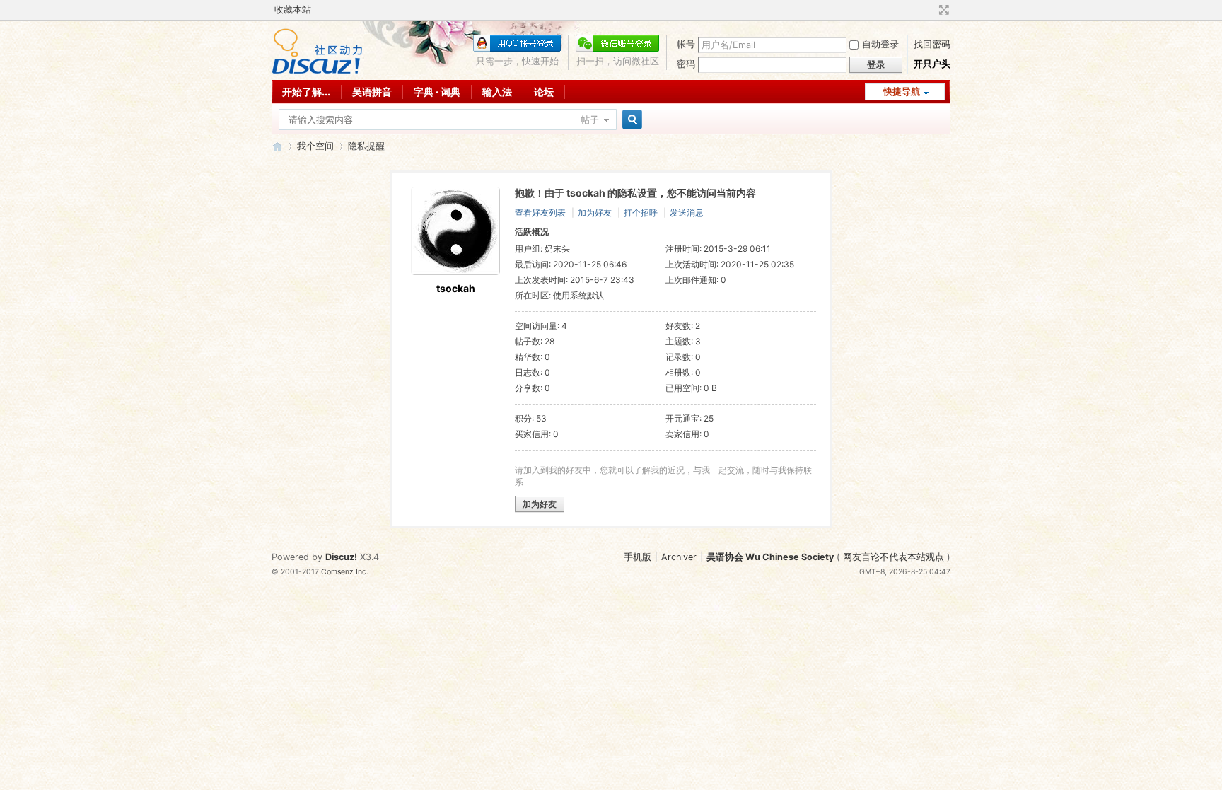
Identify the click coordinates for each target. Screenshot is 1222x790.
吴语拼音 (372, 92)
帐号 (686, 44)
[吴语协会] (317, 71)
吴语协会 (277, 146)
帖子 (590, 120)
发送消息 (687, 212)
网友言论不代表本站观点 (893, 557)
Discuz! (341, 557)
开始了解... (306, 92)
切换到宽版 (942, 10)
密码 (686, 64)
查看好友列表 (540, 212)
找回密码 (932, 44)
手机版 (637, 557)
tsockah (455, 288)
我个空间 (315, 146)
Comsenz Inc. (344, 571)
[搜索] (630, 120)
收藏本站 (292, 9)
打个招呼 (641, 212)
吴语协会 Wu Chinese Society (770, 557)
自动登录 (880, 44)
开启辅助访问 (930, 10)
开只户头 (932, 64)
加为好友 (595, 212)
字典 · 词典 (437, 92)
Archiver (679, 557)
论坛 (544, 92)
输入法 (497, 92)
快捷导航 (901, 91)
